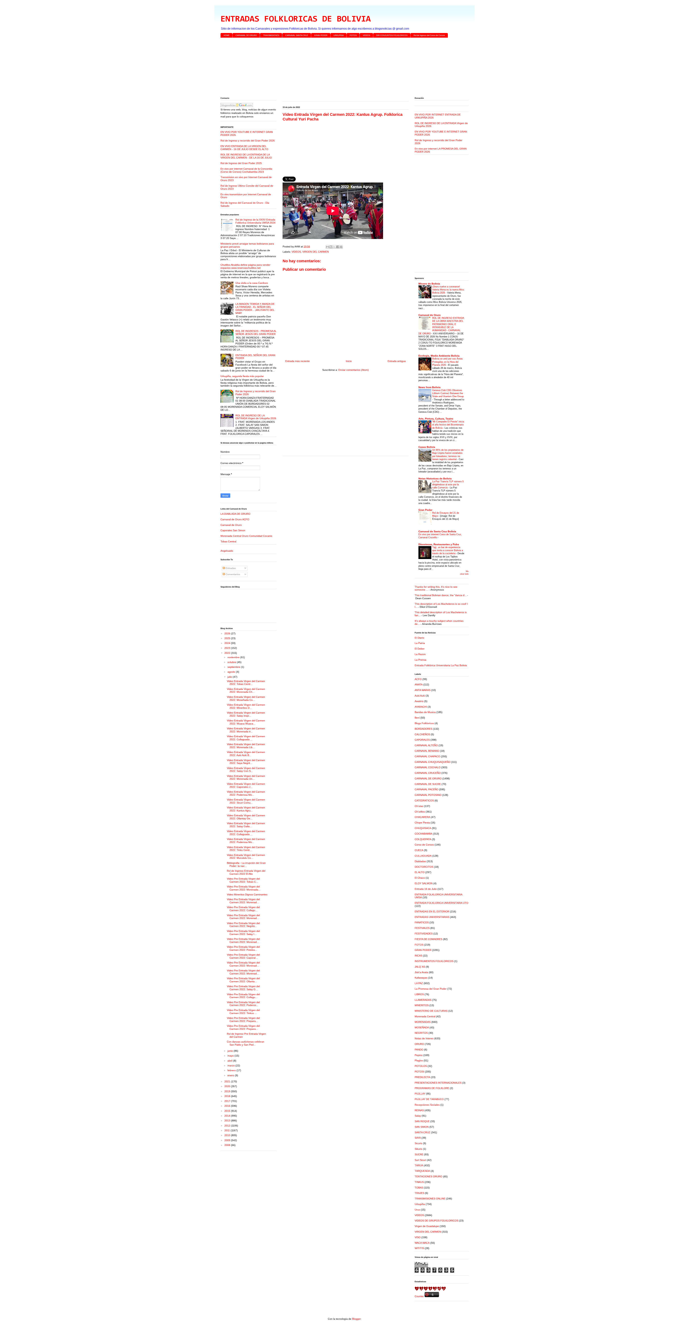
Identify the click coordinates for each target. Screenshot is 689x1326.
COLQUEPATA (423, 839)
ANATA (419, 684)
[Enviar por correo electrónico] (327, 247)
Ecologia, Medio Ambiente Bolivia (439, 355)
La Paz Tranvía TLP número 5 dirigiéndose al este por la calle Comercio (448, 484)
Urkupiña (420, 1204)
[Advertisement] (328, 68)
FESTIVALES (422, 928)
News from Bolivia (429, 387)
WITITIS (419, 1248)
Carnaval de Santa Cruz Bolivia (437, 531)
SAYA (418, 1137)
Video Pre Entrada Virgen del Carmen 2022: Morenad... (243, 901)
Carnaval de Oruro (231, 525)
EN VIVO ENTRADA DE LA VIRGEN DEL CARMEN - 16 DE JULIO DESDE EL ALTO (244, 148)
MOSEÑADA (422, 1027)
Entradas (230, 568)
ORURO (419, 1044)
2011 (227, 1130)
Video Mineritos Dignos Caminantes (247, 894)
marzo (231, 1065)
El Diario (419, 637)
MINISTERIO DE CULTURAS (431, 1010)
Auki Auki (420, 695)
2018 (227, 1096)
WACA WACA (422, 1242)
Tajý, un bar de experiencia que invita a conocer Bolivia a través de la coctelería (447, 550)
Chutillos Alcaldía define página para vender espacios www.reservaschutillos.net (245, 266)
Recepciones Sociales (427, 1104)
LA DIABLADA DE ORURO (235, 513)
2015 (227, 1110)
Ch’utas (419, 806)
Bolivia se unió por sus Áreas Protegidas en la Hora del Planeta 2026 (447, 361)
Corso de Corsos (424, 844)
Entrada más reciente (297, 361)
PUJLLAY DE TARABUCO (429, 1099)
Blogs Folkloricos (424, 723)
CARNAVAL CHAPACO (427, 756)
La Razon (420, 654)
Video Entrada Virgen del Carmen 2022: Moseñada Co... (246, 698)
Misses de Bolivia (429, 283)
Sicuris (418, 1143)
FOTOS (353, 35)
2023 (227, 648)
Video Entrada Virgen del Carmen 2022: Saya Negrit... (246, 762)
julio (230, 676)
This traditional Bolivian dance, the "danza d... (441, 595)
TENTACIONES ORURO (428, 1176)
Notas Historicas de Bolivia (435, 478)
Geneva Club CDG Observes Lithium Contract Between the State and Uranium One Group (448, 393)
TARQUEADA (422, 1170)
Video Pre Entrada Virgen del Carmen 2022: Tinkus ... (243, 1012)
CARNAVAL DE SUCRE (428, 784)
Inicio (349, 361)
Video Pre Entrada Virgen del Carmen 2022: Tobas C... (243, 880)
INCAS (418, 955)
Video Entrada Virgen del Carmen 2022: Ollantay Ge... (246, 817)
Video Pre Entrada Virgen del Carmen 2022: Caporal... (243, 956)
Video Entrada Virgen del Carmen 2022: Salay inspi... (246, 714)
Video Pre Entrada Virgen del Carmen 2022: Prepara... (243, 1019)
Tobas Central (228, 541)
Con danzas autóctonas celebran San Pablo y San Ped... (245, 1043)
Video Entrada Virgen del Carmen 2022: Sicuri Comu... (246, 801)
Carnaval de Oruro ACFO (235, 519)
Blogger (356, 1318)
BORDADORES (423, 728)
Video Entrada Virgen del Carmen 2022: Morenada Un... (246, 777)
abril (230, 1060)
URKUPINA (339, 35)
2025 (227, 638)
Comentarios (232, 574)
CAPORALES (422, 739)
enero (231, 1075)
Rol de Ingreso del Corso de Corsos (429, 35)
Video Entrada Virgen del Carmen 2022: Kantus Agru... (246, 809)
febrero (232, 1070)
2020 (227, 1086)
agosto (232, 671)
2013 (227, 1120)
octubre (232, 662)
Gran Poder (425, 509)
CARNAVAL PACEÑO (426, 789)
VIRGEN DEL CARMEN (315, 251)
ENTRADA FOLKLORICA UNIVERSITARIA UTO (441, 902)
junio (231, 1050)
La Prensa (420, 659)
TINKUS (419, 1182)
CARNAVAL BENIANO (427, 750)
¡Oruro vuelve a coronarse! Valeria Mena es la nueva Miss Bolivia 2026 (448, 289)
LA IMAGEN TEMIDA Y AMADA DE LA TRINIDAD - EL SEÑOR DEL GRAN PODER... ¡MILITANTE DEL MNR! (255, 308)
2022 (227, 653)
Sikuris (418, 1148)
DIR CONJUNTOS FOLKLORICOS (391, 35)
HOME (226, 35)
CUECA (419, 850)
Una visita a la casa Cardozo (251, 282)
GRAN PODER (320, 35)
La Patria (420, 643)
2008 (227, 1145)
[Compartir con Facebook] (337, 247)
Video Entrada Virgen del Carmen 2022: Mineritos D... (246, 706)
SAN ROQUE (422, 1121)
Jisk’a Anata (421, 972)
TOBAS (419, 1187)
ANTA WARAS (422, 690)
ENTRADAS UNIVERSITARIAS (432, 917)
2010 (227, 1135)
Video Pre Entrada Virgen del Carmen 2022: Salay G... (243, 988)
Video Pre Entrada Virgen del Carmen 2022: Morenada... (243, 888)
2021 (227, 1081)
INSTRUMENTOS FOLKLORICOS (434, 961)
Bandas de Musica (425, 712)
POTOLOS (421, 1066)
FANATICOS (422, 922)
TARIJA (419, 1165)
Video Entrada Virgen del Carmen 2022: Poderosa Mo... (246, 793)
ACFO (418, 679)
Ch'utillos (420, 811)
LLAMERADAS (423, 999)
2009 (227, 1140)
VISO (418, 1237)
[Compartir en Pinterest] (341, 247)
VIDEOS (366, 35)
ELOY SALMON (424, 883)
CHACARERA (422, 817)
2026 (227, 633)
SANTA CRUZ (422, 1132)
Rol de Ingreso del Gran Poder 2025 (241, 163)
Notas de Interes (424, 1038)
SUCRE (419, 1154)
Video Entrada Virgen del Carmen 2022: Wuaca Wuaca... (246, 722)
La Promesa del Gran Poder (431, 988)
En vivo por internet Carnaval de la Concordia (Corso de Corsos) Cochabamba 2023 (246, 170)
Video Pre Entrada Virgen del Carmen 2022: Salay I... (243, 933)
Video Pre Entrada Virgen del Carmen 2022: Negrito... (243, 925)
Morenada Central (425, 1016)
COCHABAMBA (423, 833)
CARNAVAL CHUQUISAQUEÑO (432, 762)
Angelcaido (227, 550)
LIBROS (419, 994)
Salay (418, 1115)
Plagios (419, 1060)
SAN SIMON (422, 1126)
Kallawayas (421, 977)
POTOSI (419, 1071)
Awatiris (419, 701)
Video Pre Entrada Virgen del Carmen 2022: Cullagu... (243, 909)
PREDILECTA (422, 1077)
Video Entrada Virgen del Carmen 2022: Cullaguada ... (246, 738)
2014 (227, 1115)
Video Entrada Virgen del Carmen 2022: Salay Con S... (246, 770)
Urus (417, 1209)
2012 (227, 1125)
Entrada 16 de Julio (426, 888)
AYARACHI (421, 706)
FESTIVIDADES (424, 933)
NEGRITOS (421, 1032)
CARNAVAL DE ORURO (246, 35)
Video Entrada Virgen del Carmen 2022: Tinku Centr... (246, 849)
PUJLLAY (420, 1093)
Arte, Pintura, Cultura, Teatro (435, 418)
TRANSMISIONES (271, 35)
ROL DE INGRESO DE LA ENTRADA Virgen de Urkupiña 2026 (255, 417)
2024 (227, 643)
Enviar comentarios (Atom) (353, 369)
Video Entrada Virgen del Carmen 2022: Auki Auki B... (246, 754)
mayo (231, 1055)
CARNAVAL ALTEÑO (426, 745)
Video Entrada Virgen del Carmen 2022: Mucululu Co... (246, 856)
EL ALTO (420, 872)
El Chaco (420, 877)
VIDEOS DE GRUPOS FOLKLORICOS (436, 1220)
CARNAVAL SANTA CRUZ (296, 35)
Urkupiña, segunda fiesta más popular (242, 376)
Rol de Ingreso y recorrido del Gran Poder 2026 (248, 140)
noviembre (234, 657)
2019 (227, 1091)
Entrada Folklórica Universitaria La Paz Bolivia (441, 665)
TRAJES (419, 1193)
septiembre (234, 667)
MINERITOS (422, 1005)
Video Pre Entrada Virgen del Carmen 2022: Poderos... (243, 1004)
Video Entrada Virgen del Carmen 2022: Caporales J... (246, 785)
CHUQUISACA (423, 828)
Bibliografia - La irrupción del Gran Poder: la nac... (246, 864)
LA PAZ (419, 983)
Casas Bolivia (426, 447)
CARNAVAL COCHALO (427, 767)
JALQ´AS (420, 966)
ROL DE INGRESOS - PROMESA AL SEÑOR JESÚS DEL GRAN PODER (255, 332)
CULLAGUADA (423, 855)
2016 (227, 1105)
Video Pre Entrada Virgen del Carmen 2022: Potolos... (243, 948)
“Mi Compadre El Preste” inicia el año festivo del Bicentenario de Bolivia (448, 424)
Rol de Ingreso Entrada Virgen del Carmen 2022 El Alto (246, 872)
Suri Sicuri (420, 1160)
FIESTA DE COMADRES (428, 939)
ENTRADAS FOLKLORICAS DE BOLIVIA (296, 19)
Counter (419, 1296)
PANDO (419, 1049)
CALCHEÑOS (422, 734)
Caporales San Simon (233, 530)
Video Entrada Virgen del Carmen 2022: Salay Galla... (246, 825)
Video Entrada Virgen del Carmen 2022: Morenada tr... (246, 730)
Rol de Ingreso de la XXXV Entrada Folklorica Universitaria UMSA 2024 (255, 221)
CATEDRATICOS (424, 800)
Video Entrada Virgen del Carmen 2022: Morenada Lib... (246, 746)
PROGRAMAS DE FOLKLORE (432, 1088)
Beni (417, 717)
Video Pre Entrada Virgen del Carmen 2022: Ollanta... (243, 980)
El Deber (420, 648)
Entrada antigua (397, 361)
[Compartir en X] (334, 247)
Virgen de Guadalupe (427, 1226)
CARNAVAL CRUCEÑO (428, 772)
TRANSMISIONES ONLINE (430, 1198)
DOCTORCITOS (424, 866)
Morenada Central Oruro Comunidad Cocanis (246, 535)
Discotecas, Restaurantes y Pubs (438, 544)
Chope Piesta (422, 822)
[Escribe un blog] (331, 247)
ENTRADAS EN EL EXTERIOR (432, 911)
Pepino (419, 1055)
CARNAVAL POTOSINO (428, 795)
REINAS (419, 1110)
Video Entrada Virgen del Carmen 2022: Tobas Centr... (246, 683)
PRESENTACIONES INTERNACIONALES (438, 1082)
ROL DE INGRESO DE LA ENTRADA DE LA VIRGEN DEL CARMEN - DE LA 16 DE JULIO (246, 156)
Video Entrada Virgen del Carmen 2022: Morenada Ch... (246, 690)
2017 (227, 1101)
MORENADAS (423, 1021)
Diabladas (420, 861)
